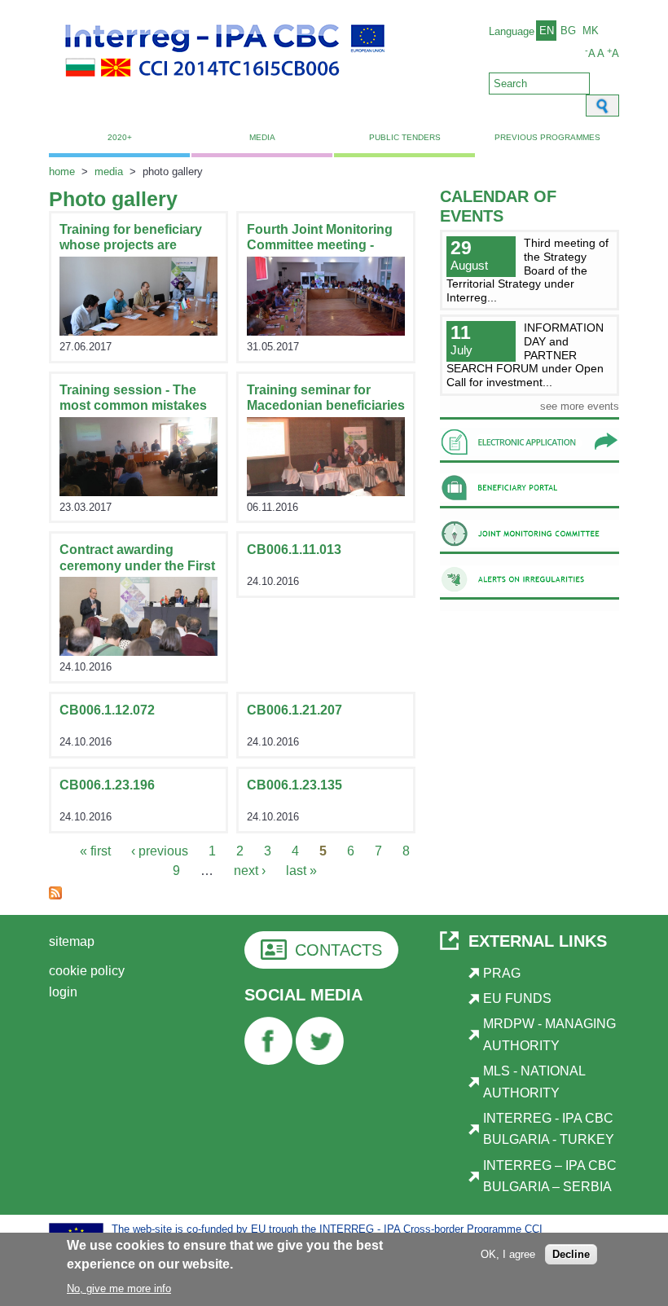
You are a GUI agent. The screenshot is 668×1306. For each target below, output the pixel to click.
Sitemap (71, 941)
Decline (571, 1254)
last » (301, 870)
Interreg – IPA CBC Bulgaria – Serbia (550, 1176)
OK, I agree (508, 1254)
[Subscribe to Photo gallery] (55, 895)
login (63, 992)
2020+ (120, 137)
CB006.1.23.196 (107, 785)
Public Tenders (405, 137)
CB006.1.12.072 (107, 710)
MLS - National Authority (534, 1081)
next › (250, 870)
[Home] (225, 86)
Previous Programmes (547, 137)
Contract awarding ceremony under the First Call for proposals (137, 565)
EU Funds (517, 998)
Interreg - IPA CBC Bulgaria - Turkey (548, 1128)
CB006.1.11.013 (294, 549)
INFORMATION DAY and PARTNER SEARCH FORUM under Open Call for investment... (525, 355)
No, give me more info (119, 1288)
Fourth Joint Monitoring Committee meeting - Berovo (320, 244)
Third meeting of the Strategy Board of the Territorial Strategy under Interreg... (527, 270)
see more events (579, 406)
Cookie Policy (87, 971)
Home (62, 171)
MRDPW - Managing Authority (549, 1034)
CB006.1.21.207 (294, 710)
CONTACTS (338, 950)
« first (95, 851)
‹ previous (159, 851)
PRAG (502, 973)
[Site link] (138, 331)
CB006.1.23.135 (294, 785)
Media (262, 137)
